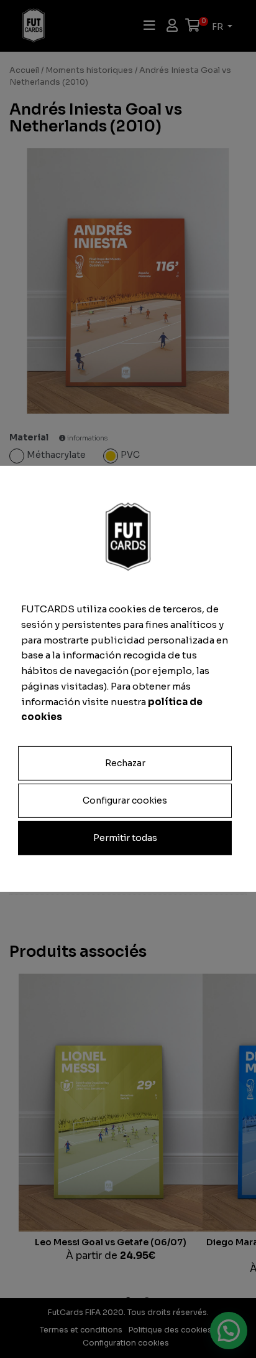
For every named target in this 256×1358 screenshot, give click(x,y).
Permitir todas (125, 837)
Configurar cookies (125, 800)
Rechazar (125, 763)
